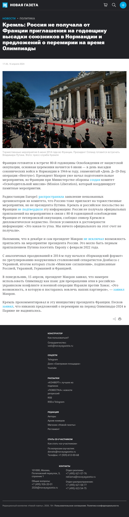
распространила (51, 197)
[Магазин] (105, 5)
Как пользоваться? (58, 337)
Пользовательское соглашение (70, 506)
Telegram (53, 359)
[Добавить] (123, 5)
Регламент (53, 429)
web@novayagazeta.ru (60, 345)
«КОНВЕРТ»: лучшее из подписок (60, 384)
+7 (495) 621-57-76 (76, 473)
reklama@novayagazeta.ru (81, 476)
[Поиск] (114, 5)
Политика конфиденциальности (103, 506)
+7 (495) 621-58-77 (76, 484)
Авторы (52, 416)
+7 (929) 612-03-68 (69, 455)
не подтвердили (30, 209)
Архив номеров (56, 420)
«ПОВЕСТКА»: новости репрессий (60, 392)
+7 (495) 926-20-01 (42, 484)
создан (95, 180)
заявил (118, 289)
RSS (50, 397)
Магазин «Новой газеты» (62, 424)
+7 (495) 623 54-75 (76, 488)
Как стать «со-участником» (62, 443)
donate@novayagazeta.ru (62, 451)
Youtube (52, 368)
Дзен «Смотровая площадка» (64, 363)
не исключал (94, 239)
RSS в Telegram (56, 401)
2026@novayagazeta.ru (45, 487)
